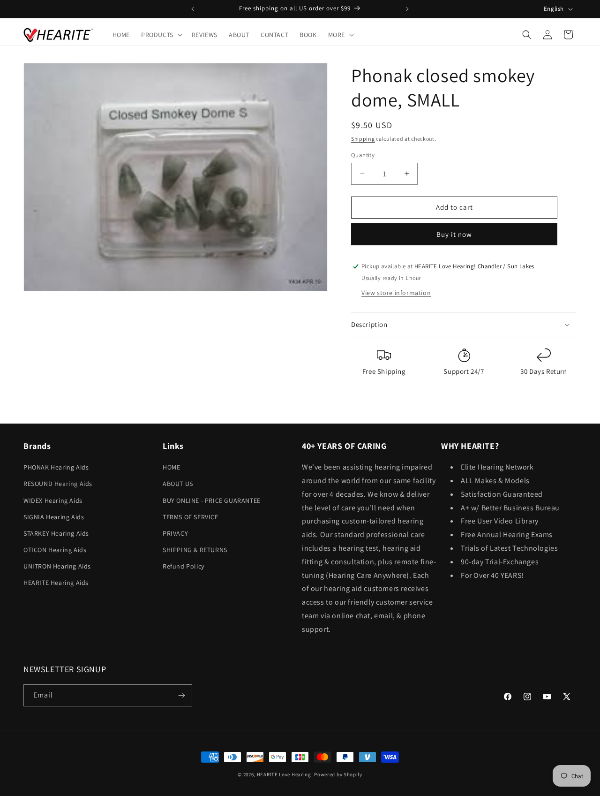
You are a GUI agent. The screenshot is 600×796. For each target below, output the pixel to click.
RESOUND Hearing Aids (57, 483)
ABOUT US (178, 483)
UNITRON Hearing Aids (57, 566)
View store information (396, 292)
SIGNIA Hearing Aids (53, 517)
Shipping (363, 138)
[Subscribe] (181, 695)
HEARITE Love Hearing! (285, 774)
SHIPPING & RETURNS (195, 550)
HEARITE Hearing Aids (56, 582)
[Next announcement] (407, 9)
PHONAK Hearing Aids (56, 467)
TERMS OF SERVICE (190, 517)
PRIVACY (175, 533)
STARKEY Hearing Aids (56, 533)
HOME (171, 467)
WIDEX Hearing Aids (52, 500)
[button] (160, 35)
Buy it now (454, 234)
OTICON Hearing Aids (54, 550)
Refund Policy (183, 566)
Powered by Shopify (338, 774)
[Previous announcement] (192, 9)
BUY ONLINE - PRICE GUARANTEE (212, 500)
